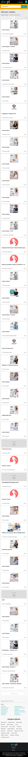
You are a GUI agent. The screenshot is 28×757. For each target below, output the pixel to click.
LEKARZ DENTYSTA (6, 415)
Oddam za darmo (4, 735)
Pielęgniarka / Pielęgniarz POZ (9, 113)
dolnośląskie (3, 711)
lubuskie (16, 713)
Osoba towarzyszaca (7, 449)
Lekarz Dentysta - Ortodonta (8, 314)
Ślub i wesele (19, 728)
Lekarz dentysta (5, 80)
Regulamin (13, 747)
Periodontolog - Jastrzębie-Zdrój (9, 650)
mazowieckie (3, 707)
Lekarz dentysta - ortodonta (8, 46)
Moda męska (19, 722)
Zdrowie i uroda (4, 726)
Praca (16, 724)
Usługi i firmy (10, 730)
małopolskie (16, 714)
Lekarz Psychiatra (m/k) (7, 348)
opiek (3, 599)
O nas (13, 748)
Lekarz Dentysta (5, 29)
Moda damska (11, 722)
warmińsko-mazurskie (19, 711)
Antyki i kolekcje (11, 728)
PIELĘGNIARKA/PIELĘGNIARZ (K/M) (10, 482)
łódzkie (15, 709)
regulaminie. (20, 755)
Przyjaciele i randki (5, 737)
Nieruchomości (10, 724)
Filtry (5, 17)
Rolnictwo (3, 730)
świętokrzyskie (17, 706)
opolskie (2, 714)
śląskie (2, 706)
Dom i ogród (12, 726)
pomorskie (3, 710)
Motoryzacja (3, 722)
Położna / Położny (6, 465)
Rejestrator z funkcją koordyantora (10, 365)
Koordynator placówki (7, 549)
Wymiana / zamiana (14, 735)
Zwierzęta (19, 726)
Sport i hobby (14, 733)
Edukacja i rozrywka (5, 733)
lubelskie (3, 713)
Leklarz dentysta (6, 281)
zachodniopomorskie (18, 707)
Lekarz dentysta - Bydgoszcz (8, 666)
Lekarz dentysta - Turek (7, 231)
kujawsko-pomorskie (18, 710)
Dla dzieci (3, 724)
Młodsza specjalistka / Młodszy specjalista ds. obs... (14, 264)
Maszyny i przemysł (19, 730)
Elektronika (3, 728)
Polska (2, 704)
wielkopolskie (3, 709)
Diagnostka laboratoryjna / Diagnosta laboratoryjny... (14, 247)
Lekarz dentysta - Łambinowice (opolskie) (11, 683)
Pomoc (13, 750)
